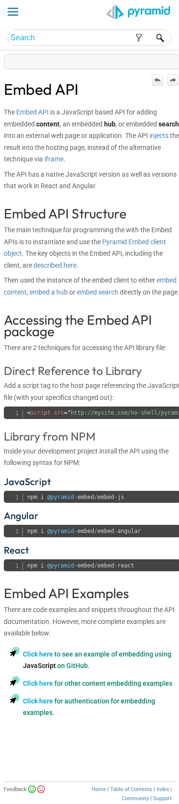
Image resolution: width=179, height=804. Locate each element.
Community (135, 798)
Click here (38, 654)
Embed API (32, 112)
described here (54, 265)
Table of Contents (131, 789)
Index (163, 789)
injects (158, 135)
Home (99, 789)
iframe (53, 159)
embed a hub (49, 292)
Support (162, 798)
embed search (97, 292)
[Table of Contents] (173, 59)
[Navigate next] (173, 80)
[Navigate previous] (157, 80)
